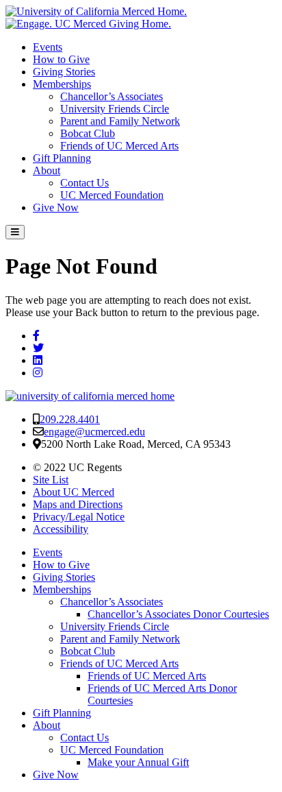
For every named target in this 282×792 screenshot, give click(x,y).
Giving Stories (64, 71)
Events (47, 47)
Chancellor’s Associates (111, 96)
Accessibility (60, 529)
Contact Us (84, 183)
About (46, 170)
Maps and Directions (78, 504)
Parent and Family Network (120, 121)
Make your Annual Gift (138, 762)
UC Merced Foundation (112, 195)
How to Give (61, 59)
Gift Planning (62, 158)
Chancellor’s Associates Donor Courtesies (178, 614)
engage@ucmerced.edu (94, 431)
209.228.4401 (70, 419)
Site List (50, 479)
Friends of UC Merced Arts (119, 146)
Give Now (56, 207)
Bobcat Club (87, 133)
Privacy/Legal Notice (79, 517)
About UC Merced (73, 492)
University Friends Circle (114, 109)
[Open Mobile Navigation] (15, 232)
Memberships (62, 84)
